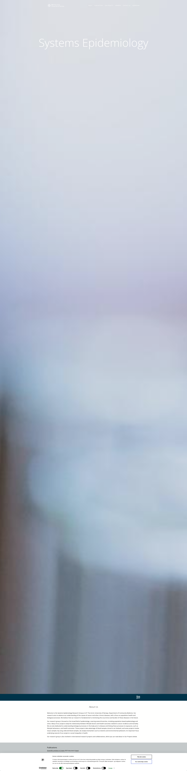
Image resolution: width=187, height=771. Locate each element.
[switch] (75, 768)
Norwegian (136, 5)
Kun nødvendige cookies (141, 761)
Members (118, 5)
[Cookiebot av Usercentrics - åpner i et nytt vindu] (42, 768)
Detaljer (111, 768)
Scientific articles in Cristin (55, 750)
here (76, 750)
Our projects (109, 5)
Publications (98, 5)
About (90, 5)
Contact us (126, 5)
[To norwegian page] (138, 697)
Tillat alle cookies (141, 756)
